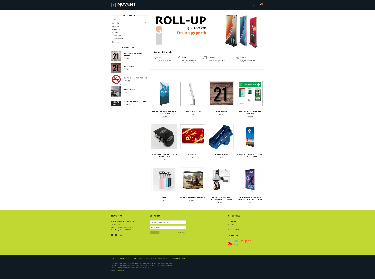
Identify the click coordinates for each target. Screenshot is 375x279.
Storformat (116, 29)
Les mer (128, 267)
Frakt (113, 259)
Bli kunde (233, 224)
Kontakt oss (234, 229)
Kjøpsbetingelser (125, 259)
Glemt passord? (182, 232)
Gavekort (115, 42)
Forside (233, 222)
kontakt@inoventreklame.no (124, 227)
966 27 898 (120, 224)
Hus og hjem (116, 36)
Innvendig (115, 26)
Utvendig (115, 23)
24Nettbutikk (120, 270)
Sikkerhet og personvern (145, 259)
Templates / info (118, 39)
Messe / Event (117, 20)
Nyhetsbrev (163, 259)
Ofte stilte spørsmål (179, 259)
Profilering (116, 32)
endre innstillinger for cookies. (141, 267)
